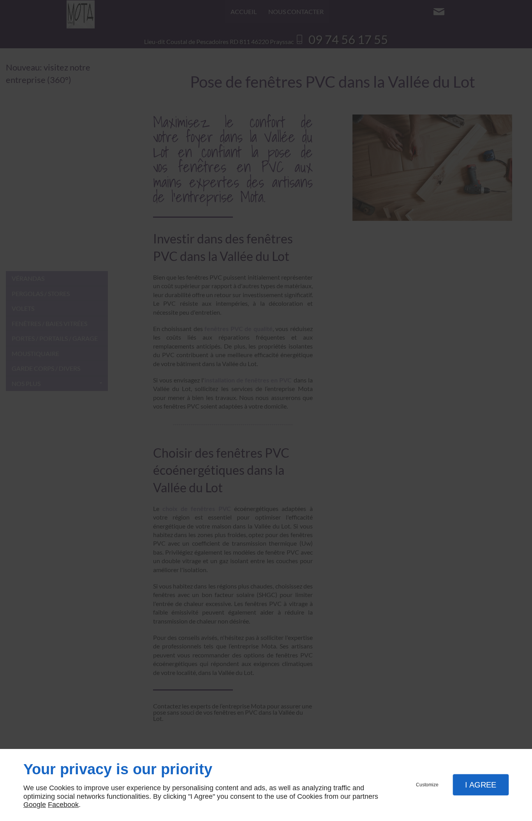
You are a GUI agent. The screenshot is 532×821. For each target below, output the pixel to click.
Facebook (63, 805)
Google (34, 805)
